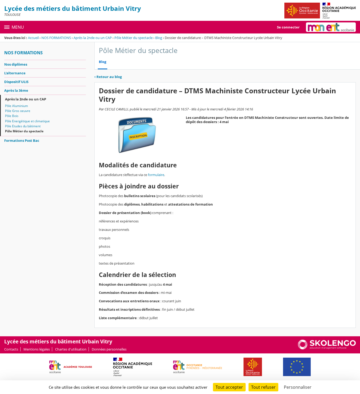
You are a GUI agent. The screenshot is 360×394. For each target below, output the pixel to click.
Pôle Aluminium (16, 106)
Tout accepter (229, 387)
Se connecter (288, 27)
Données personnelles (109, 349)
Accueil (33, 37)
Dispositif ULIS (16, 81)
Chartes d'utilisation (70, 349)
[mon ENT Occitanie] (331, 27)
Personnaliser (298, 387)
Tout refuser (263, 387)
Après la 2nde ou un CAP (93, 37)
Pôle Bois (11, 116)
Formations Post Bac (21, 140)
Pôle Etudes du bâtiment (23, 126)
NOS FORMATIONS (56, 37)
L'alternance (15, 73)
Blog (158, 37)
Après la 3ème (16, 90)
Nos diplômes (15, 64)
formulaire (156, 174)
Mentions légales (36, 349)
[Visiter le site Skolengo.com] (327, 348)
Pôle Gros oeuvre (17, 111)
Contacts (11, 349)
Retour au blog (108, 76)
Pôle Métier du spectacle (133, 37)
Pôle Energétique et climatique (27, 121)
